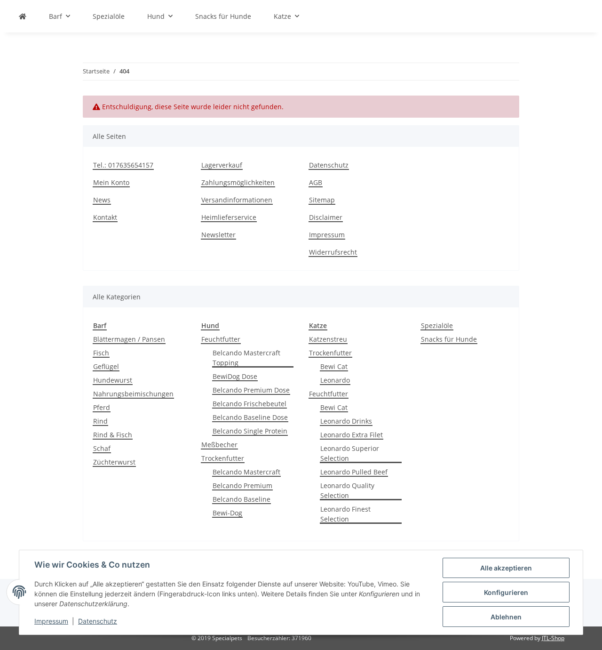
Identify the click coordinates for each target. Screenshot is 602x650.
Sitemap (322, 199)
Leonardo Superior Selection (349, 453)
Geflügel (106, 366)
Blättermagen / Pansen (129, 339)
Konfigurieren (506, 592)
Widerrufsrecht (333, 252)
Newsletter (218, 234)
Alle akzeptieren (506, 568)
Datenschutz (329, 164)
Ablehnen (506, 617)
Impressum (327, 234)
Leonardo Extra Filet (351, 434)
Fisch (101, 352)
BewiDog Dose (235, 376)
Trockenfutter (222, 458)
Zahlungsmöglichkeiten (238, 182)
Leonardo (335, 380)
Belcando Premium (242, 485)
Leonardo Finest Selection (345, 514)
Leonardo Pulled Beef (354, 471)
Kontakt (105, 217)
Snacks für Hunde (449, 339)
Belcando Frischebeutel (249, 403)
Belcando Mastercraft (246, 471)
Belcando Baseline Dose (250, 417)
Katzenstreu (328, 339)
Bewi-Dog (227, 512)
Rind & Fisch (112, 434)
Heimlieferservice (228, 217)
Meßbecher (219, 444)
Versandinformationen (236, 199)
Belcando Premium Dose (251, 389)
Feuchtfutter (220, 339)
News (102, 199)
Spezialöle (437, 325)
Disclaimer (325, 217)
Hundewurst (112, 380)
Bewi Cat (334, 366)
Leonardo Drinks (346, 421)
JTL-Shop (553, 638)
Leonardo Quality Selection (347, 490)
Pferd (101, 407)
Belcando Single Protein (250, 430)
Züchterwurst (114, 461)
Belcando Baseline (241, 499)
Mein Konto (111, 182)
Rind (100, 421)
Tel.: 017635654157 (123, 164)
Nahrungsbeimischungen (133, 393)
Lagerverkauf (221, 164)
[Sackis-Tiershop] (23, 16)
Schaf (102, 448)
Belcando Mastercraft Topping (246, 357)
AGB (315, 182)
